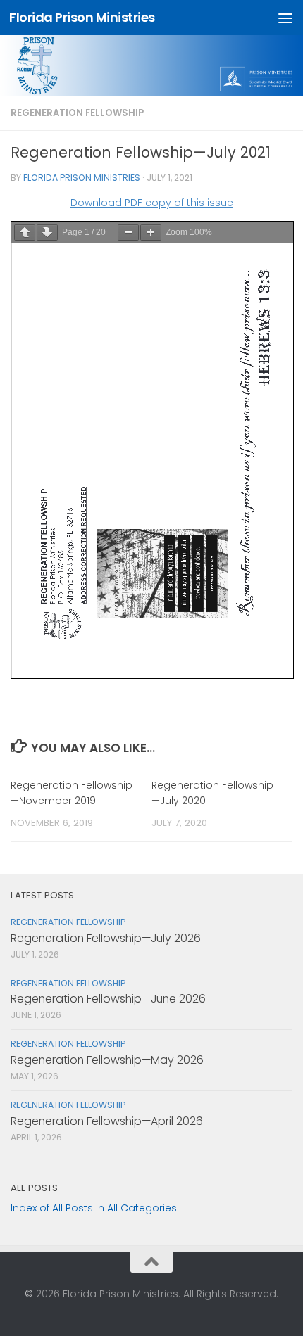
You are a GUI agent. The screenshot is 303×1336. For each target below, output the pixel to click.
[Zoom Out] (128, 232)
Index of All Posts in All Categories (94, 1208)
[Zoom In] (150, 232)
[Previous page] (24, 232)
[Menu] (285, 17)
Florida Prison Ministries (82, 17)
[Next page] (47, 232)
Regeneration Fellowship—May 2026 (107, 1060)
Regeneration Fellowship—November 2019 (71, 792)
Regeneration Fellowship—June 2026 (108, 999)
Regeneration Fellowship (77, 113)
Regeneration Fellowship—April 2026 (107, 1121)
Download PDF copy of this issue (151, 203)
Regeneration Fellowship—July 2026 (106, 938)
